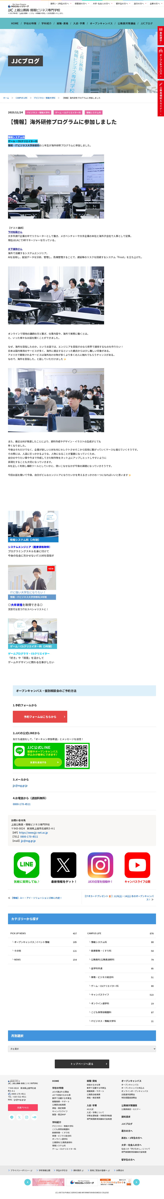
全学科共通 (122, 968)
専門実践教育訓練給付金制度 (99, 1118)
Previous (27, 1182)
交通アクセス (23, 1107)
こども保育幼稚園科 (122, 1012)
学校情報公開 (44, 1170)
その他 (45, 950)
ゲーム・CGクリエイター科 (68, 112)
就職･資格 (62, 23)
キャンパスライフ (122, 994)
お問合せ (120, 1170)
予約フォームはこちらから (40, 717)
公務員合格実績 (93, 1094)
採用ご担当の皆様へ (98, 1170)
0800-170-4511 (22, 804)
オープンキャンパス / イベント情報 (45, 942)
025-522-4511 (19, 1096)
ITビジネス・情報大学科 (44, 97)
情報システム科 (93, 112)
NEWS (45, 959)
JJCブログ (147, 23)
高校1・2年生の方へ (59, 3)
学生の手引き (62, 1170)
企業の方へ (155, 3)
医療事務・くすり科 (122, 950)
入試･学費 (79, 23)
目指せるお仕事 (93, 1084)
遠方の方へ (139, 3)
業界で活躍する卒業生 (96, 1087)
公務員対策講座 (127, 23)
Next (136, 1182)
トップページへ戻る (82, 1063)
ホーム (6, 97)
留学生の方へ (122, 3)
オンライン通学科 (122, 1003)
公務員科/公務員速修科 (122, 959)
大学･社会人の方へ (101, 3)
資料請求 (77, 1170)
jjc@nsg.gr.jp (20, 785)
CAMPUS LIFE (21, 97)
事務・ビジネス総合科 (122, 977)
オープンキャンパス (101, 23)
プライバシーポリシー (20, 1170)
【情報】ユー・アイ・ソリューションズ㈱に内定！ (36, 897)
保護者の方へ (81, 3)
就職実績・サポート (95, 1091)
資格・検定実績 (93, 1097)
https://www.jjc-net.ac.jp (33, 832)
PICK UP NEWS (43, 933)
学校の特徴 (30, 23)
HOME (15, 23)
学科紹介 (46, 23)
